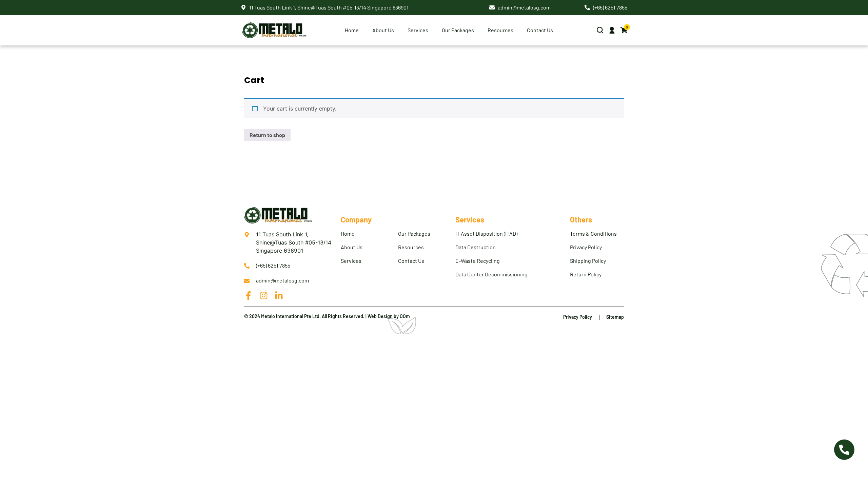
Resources (500, 30)
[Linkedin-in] (279, 295)
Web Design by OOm (389, 316)
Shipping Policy (588, 260)
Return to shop (267, 135)
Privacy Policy (586, 247)
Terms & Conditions (593, 233)
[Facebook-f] (248, 295)
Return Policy (585, 274)
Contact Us (540, 30)
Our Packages (458, 30)
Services (351, 260)
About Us (351, 247)
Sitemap (615, 317)
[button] (600, 30)
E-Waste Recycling (477, 260)
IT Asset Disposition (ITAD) (486, 233)
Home (352, 30)
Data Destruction (475, 247)
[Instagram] (263, 295)
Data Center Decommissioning (491, 274)
